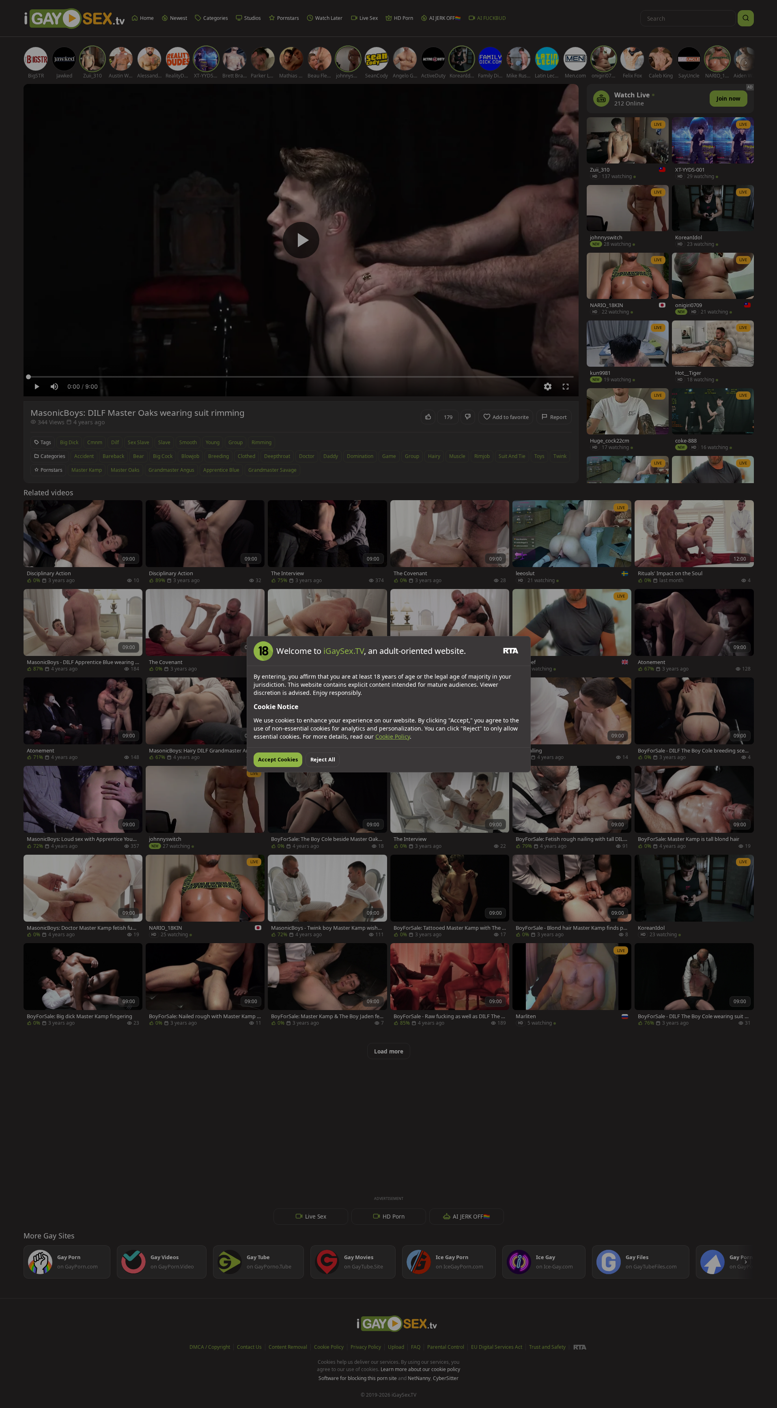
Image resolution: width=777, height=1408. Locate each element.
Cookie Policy (392, 736)
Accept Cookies (278, 759)
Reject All (322, 759)
